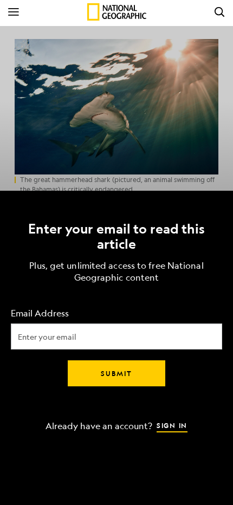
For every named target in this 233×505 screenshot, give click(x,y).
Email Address (40, 313)
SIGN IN (172, 425)
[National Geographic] (116, 12)
